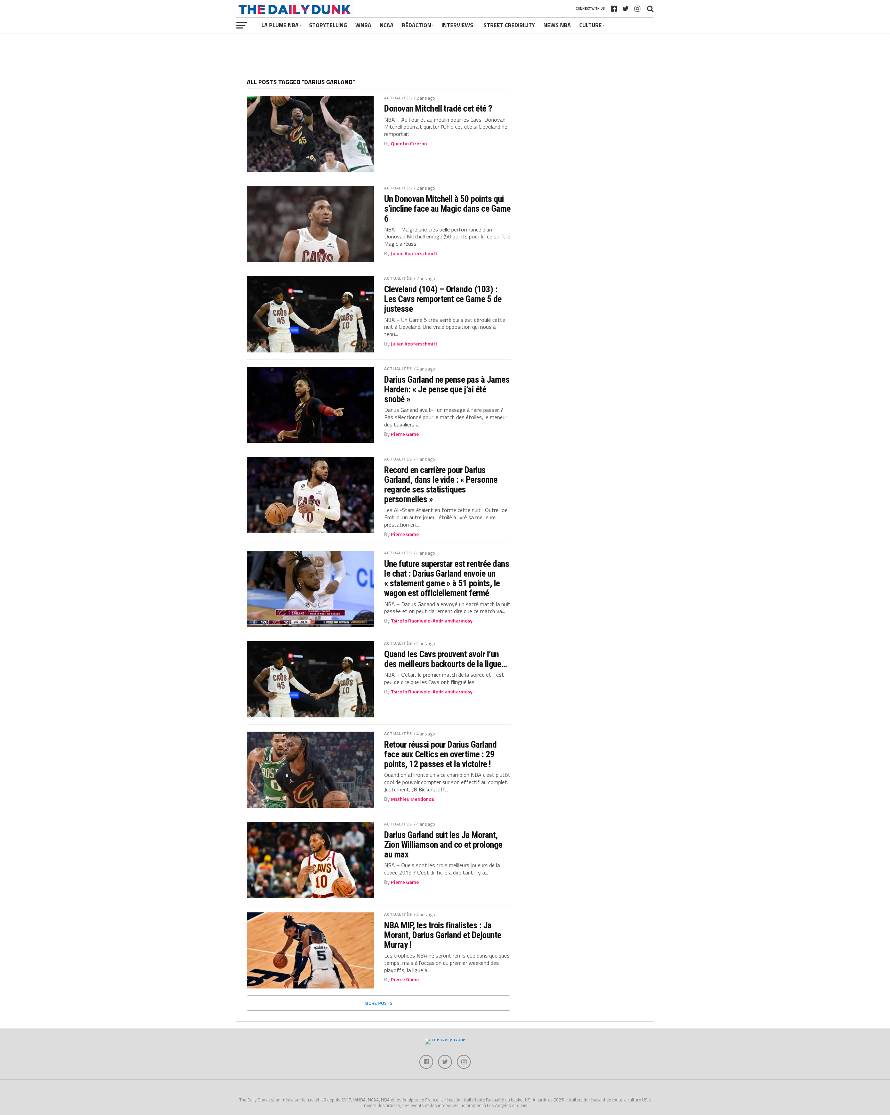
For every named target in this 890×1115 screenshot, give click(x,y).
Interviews (457, 25)
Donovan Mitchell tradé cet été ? (438, 108)
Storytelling (328, 25)
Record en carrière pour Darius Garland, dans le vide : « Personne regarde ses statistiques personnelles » (440, 484)
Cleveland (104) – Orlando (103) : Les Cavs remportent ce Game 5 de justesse (443, 299)
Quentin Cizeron (409, 143)
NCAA (387, 25)
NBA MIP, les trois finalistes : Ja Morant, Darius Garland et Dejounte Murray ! (442, 935)
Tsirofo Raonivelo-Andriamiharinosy (431, 621)
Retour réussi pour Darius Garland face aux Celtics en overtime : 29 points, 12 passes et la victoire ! (440, 754)
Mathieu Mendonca (412, 799)
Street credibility (509, 25)
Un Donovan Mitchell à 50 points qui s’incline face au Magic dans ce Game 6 (447, 208)
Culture (590, 25)
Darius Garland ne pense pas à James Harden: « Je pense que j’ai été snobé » (446, 389)
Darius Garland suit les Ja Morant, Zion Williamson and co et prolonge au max (443, 844)
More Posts (378, 1003)
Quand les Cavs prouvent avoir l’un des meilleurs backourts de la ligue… (445, 659)
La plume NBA (280, 25)
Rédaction (416, 25)
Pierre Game (405, 434)
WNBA (363, 25)
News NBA (557, 25)
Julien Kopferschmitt (414, 253)
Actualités (398, 98)
